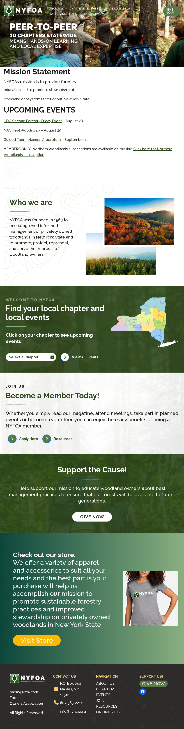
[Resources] (57, 438)
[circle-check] (56, 711)
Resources (118, 8)
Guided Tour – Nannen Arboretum (32, 139)
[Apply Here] (23, 438)
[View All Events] (79, 357)
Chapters (77, 8)
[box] (56, 689)
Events (92, 8)
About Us (56, 8)
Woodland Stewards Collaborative (77, 14)
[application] (65, 8)
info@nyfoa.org (73, 711)
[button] (87, 61)
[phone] (56, 702)
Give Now (92, 516)
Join (104, 8)
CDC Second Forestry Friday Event (33, 121)
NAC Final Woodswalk (22, 130)
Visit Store (36, 640)
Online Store (109, 712)
